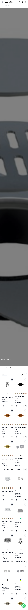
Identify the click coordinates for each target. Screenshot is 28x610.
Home (2, 368)
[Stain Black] (20, 488)
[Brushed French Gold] (15, 393)
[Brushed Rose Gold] (25, 393)
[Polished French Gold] (19, 393)
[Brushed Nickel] (17, 393)
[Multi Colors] (20, 518)
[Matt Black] (21, 393)
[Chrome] (7, 393)
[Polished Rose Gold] (23, 393)
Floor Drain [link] (8, 368)
